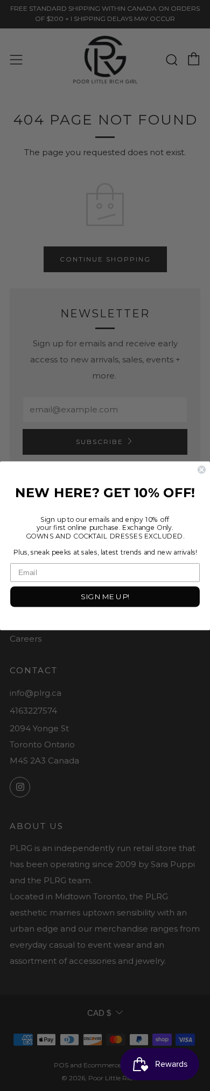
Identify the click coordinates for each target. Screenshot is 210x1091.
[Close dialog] (201, 469)
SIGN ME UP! (105, 596)
